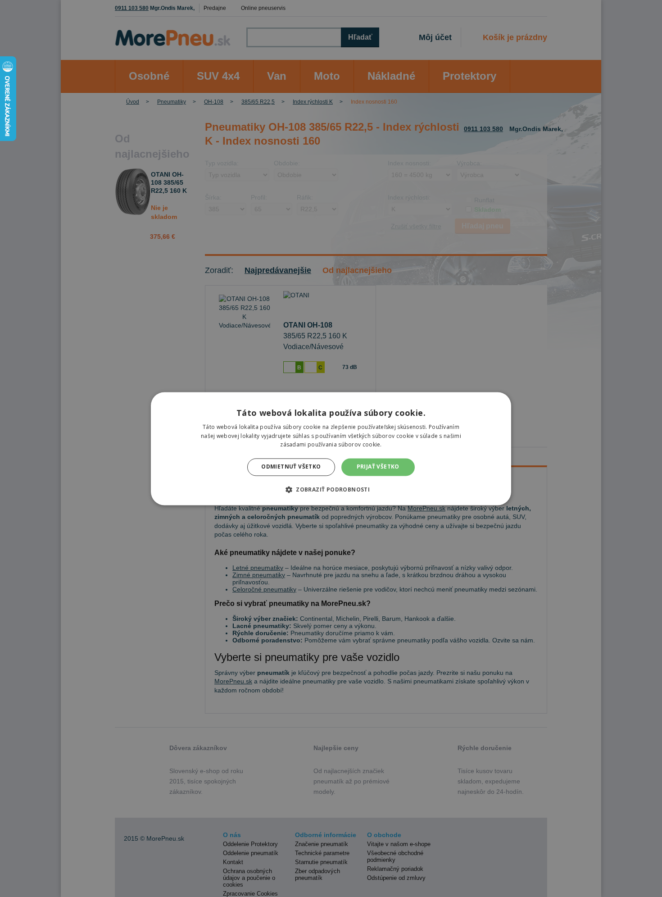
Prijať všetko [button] (378, 467)
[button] (331, 489)
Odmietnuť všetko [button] (291, 467)
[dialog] (331, 448)
